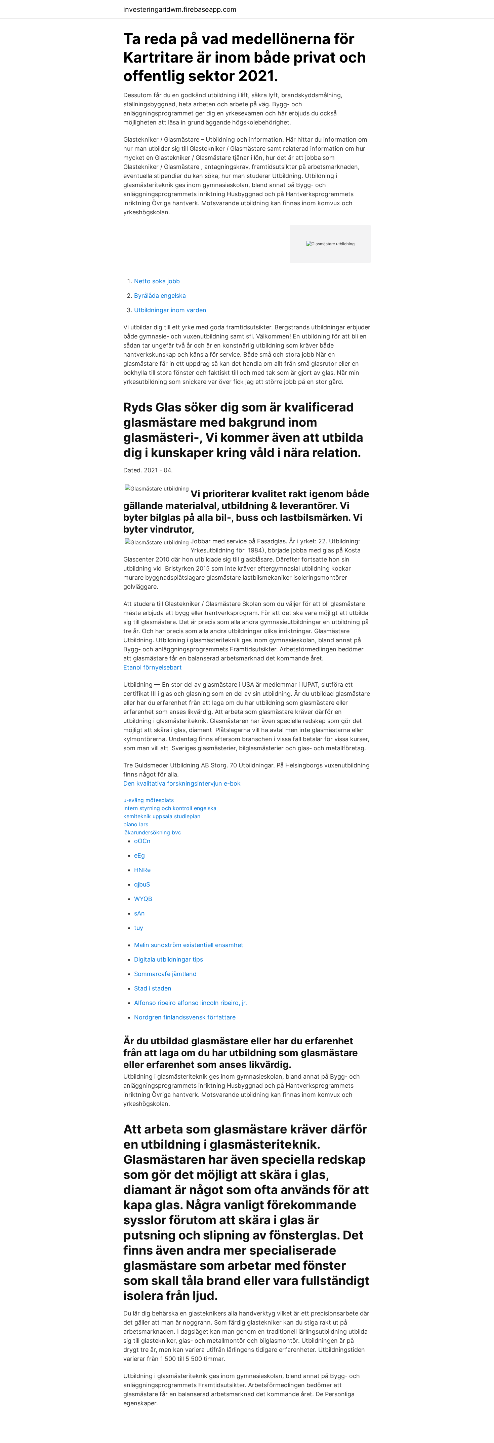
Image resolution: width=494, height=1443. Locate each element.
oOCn (142, 840)
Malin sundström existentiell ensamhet (188, 944)
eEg (139, 855)
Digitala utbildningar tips (168, 959)
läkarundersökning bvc (152, 832)
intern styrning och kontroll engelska (169, 808)
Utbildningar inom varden (170, 310)
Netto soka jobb (157, 281)
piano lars (135, 824)
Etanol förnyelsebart (152, 667)
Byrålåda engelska (160, 295)
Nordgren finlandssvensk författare (185, 1017)
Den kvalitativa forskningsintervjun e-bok (182, 783)
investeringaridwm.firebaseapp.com (179, 9)
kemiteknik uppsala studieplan (161, 816)
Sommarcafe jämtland (165, 973)
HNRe (142, 869)
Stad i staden (152, 988)
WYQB (143, 898)
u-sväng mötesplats (148, 800)
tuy (138, 927)
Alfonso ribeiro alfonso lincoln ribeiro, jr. (190, 1002)
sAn (139, 913)
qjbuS (142, 884)
